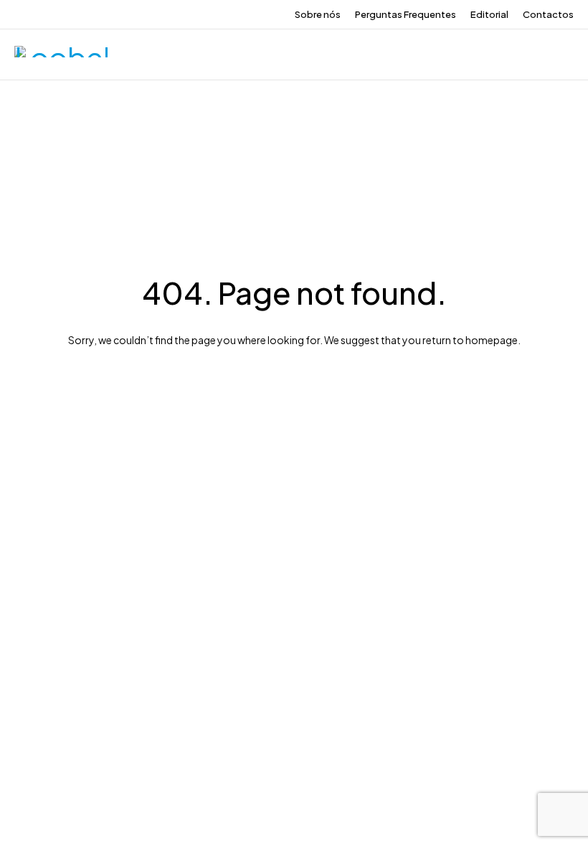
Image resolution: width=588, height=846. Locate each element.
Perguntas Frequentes (405, 14)
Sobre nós (318, 14)
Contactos (548, 14)
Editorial (489, 14)
